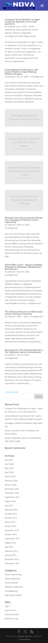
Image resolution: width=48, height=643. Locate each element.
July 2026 (9, 460)
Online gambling (23, 29)
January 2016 (10, 526)
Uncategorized (11, 36)
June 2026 (9, 464)
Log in (7, 606)
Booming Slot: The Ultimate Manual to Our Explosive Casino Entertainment (24, 351)
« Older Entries (11, 392)
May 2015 (9, 547)
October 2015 (11, 534)
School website (11, 582)
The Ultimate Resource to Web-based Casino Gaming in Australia (23, 312)
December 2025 (12, 489)
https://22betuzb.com (24, 178)
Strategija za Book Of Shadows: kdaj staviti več (24, 117)
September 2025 (12, 497)
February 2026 (11, 480)
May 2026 (9, 468)
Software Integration (22, 33)
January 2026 (10, 484)
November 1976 (12, 563)
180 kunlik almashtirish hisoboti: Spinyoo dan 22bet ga (24, 200)
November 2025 (12, 493)
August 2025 (10, 501)
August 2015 (10, 542)
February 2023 (11, 509)
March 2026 (10, 476)
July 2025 (9, 505)
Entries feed (10, 610)
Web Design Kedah (27, 36)
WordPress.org (11, 618)
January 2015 (10, 555)
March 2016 (10, 522)
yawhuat (11, 26)
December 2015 (12, 530)
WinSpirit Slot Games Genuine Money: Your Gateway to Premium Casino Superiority (24, 220)
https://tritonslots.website (24, 149)
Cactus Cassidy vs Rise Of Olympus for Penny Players (24, 142)
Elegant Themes (25, 636)
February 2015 (11, 551)
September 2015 (12, 538)
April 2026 (9, 472)
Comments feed (12, 614)
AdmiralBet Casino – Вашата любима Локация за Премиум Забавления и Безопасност (23, 267)
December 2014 (12, 559)
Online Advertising (13, 574)
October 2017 (11, 518)
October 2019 (11, 513)
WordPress (25, 639)
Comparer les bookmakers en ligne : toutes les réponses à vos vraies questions (23, 21)
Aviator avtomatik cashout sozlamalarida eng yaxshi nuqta (24, 171)
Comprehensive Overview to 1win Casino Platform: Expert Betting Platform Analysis (21, 71)
